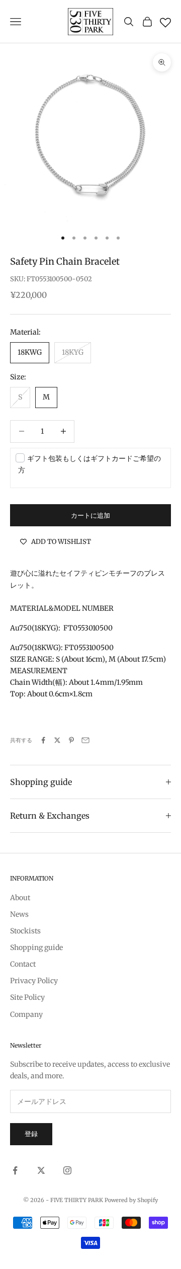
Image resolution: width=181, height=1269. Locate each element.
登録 (31, 1134)
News (19, 914)
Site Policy (27, 997)
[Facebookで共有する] (43, 740)
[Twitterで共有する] (57, 740)
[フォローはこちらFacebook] (15, 1170)
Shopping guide (36, 947)
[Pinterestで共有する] (71, 740)
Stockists (25, 930)
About (20, 897)
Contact (23, 964)
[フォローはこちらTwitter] (41, 1170)
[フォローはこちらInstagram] (67, 1170)
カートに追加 (90, 515)
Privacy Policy (34, 980)
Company (26, 1014)
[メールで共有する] (85, 740)
